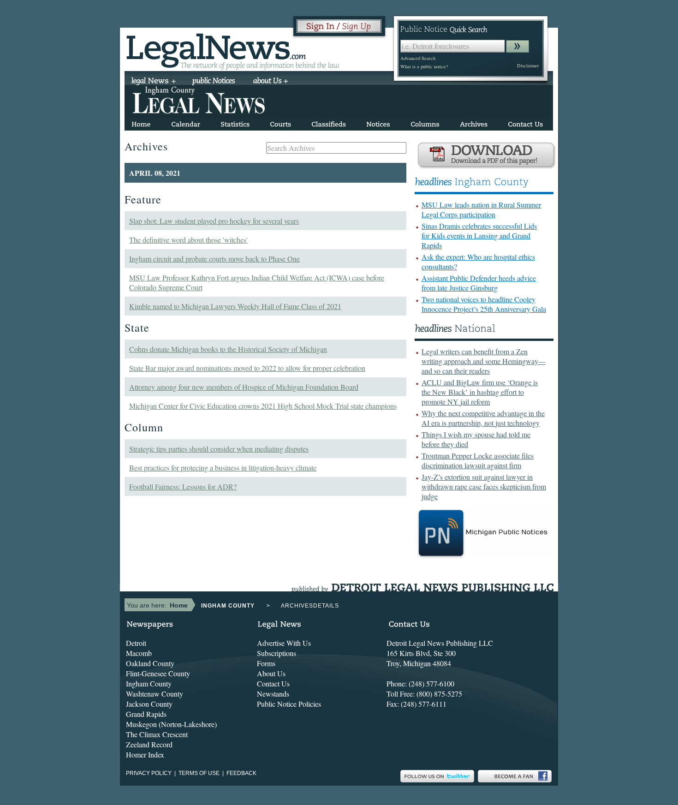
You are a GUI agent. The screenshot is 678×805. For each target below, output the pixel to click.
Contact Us (273, 683)
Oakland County (150, 663)
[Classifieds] (328, 122)
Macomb (139, 653)
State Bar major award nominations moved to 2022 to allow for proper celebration (247, 368)
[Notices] (378, 122)
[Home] (141, 122)
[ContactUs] (525, 122)
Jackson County (149, 704)
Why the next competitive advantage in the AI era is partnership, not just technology (483, 418)
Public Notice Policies (289, 704)
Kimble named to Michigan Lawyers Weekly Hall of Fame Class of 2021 (235, 306)
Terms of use (199, 773)
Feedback (241, 773)
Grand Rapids (146, 714)
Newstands (273, 693)
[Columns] (425, 122)
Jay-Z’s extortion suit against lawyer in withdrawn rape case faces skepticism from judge (484, 486)
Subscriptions (276, 653)
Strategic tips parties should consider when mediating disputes (219, 448)
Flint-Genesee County (158, 673)
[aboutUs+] (270, 82)
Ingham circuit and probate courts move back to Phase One (214, 258)
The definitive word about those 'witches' (188, 239)
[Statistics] (235, 122)
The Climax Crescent (157, 734)
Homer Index (145, 754)
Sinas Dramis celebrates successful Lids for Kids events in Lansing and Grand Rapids (479, 235)
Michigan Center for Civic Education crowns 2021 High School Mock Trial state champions (263, 406)
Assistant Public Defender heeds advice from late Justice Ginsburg (479, 282)
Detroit (136, 643)
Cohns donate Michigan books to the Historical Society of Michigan (228, 349)
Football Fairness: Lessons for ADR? (183, 486)
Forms (266, 663)
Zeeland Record (149, 744)
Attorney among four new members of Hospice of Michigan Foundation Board (243, 387)
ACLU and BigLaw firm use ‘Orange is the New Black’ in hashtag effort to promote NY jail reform (480, 391)
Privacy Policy (149, 773)
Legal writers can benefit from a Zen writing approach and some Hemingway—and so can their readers (484, 361)
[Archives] (474, 122)
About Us (271, 673)
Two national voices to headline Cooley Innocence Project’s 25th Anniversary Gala (484, 304)
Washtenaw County (154, 693)
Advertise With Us (284, 643)
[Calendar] (185, 122)
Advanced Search (417, 58)
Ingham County (149, 683)
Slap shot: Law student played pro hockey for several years (214, 221)
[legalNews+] (153, 82)
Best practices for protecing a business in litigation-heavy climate (222, 467)
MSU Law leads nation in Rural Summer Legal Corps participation (481, 209)
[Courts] (280, 122)
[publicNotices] (214, 82)
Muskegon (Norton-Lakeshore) (171, 724)
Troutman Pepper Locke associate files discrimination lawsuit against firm (478, 460)
